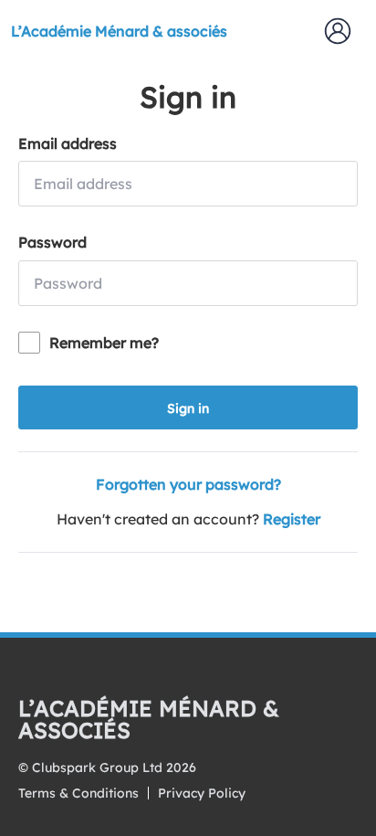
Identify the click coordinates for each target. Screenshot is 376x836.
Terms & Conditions (78, 793)
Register (291, 519)
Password (52, 242)
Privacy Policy (201, 793)
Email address (67, 143)
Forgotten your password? (188, 484)
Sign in (188, 408)
